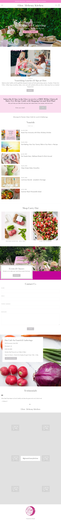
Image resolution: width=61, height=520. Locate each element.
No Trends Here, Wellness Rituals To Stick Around (36, 156)
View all (30, 126)
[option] (30, 1)
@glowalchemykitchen (30, 458)
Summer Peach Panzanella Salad (31, 192)
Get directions (11, 358)
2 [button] (32, 46)
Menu (30, 90)
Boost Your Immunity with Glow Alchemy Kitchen (36, 133)
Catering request (30, 31)
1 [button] (28, 46)
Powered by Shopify (30, 518)
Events (16, 275)
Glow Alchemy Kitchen (30, 5)
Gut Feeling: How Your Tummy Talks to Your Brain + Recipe (39, 144)
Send (30, 328)
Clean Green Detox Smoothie (30, 168)
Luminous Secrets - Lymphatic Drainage (33, 180)
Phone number (5, 304)
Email (3, 296)
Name (3, 288)
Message (4, 311)
